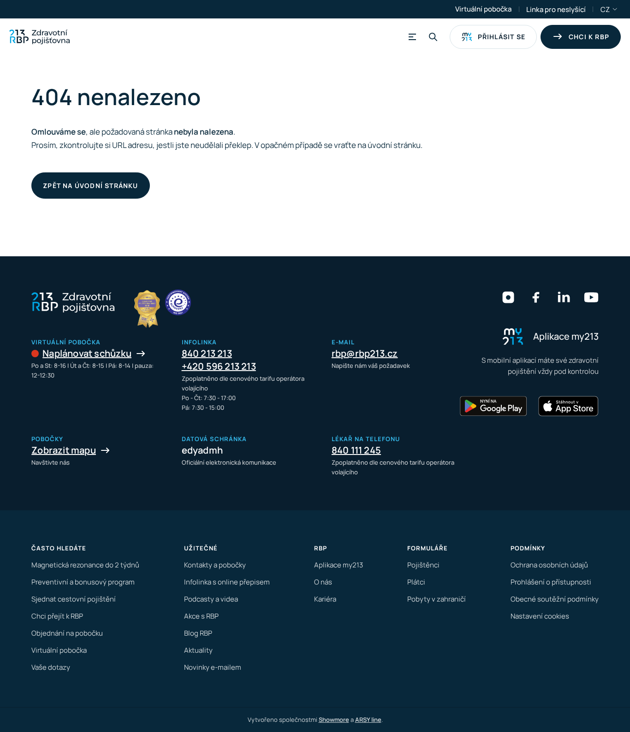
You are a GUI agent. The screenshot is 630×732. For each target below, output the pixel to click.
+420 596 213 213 (219, 366)
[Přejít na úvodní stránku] (39, 37)
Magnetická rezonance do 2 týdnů (85, 565)
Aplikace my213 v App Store (568, 406)
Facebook (536, 297)
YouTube (591, 297)
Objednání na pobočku (67, 633)
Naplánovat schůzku (86, 353)
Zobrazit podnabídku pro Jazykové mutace (615, 9)
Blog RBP (198, 633)
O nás (323, 582)
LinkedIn (563, 297)
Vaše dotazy (50, 667)
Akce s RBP (201, 616)
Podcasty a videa (211, 599)
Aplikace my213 (338, 565)
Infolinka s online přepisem (227, 582)
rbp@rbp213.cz (365, 353)
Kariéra (325, 599)
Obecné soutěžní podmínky (555, 599)
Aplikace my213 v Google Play (493, 406)
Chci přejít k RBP (57, 616)
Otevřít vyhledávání (433, 36)
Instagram (508, 297)
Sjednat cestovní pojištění (73, 599)
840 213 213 (207, 353)
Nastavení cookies (540, 616)
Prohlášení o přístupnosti (551, 582)
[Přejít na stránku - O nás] (178, 302)
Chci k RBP (589, 36)
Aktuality (198, 650)
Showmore (334, 719)
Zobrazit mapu (63, 450)
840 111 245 (356, 450)
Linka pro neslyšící (556, 9)
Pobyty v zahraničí (436, 599)
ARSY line (368, 719)
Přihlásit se (501, 36)
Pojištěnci (423, 565)
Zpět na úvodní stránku (90, 185)
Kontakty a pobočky (215, 565)
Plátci (416, 582)
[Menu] (411, 37)
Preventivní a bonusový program (83, 582)
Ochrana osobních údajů (549, 565)
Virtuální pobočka (483, 9)
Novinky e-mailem (212, 667)
